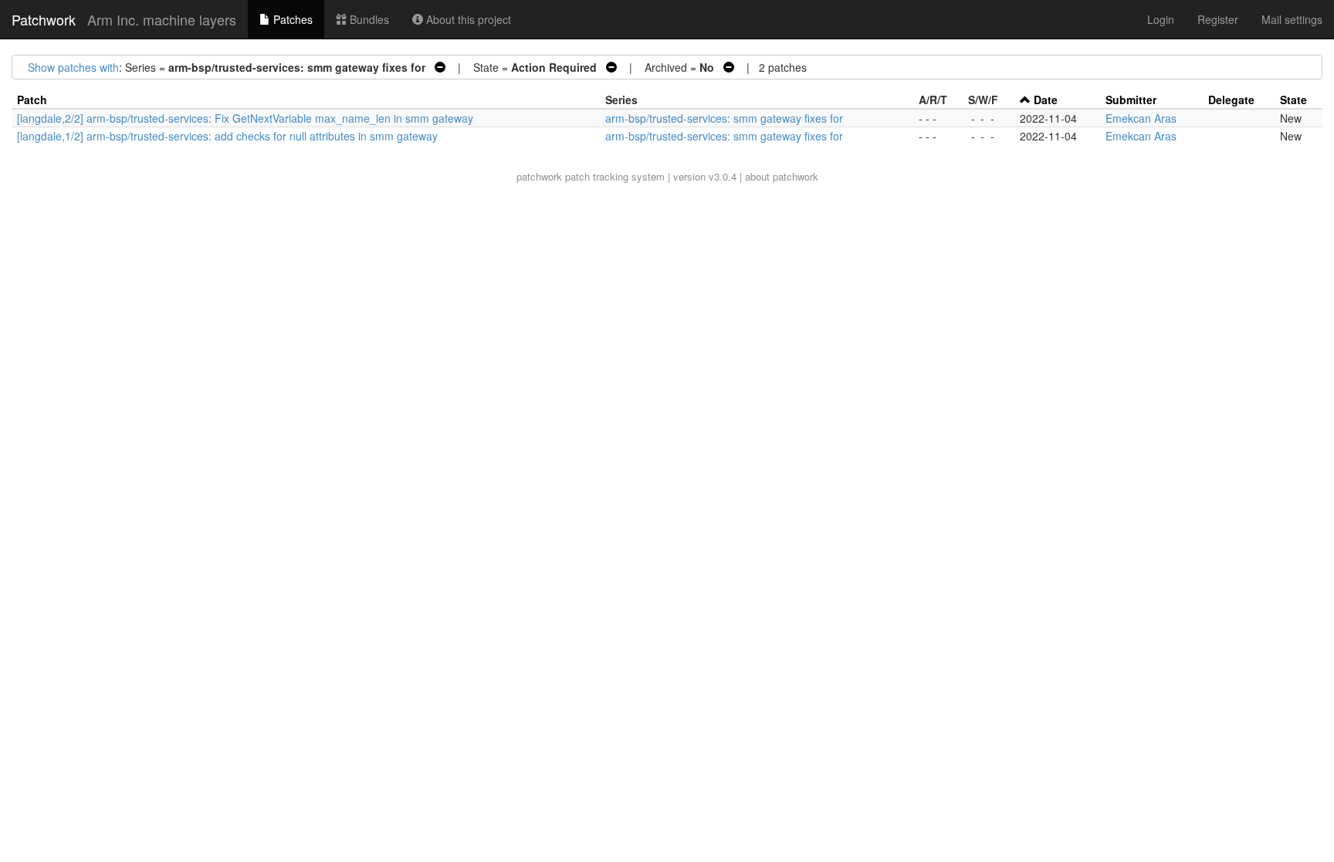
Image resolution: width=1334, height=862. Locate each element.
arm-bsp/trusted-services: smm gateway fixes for (724, 118)
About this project (467, 19)
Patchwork (44, 19)
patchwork (539, 176)
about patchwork (781, 176)
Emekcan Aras (1141, 118)
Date (1046, 99)
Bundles (368, 19)
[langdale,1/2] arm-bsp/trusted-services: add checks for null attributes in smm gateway (227, 136)
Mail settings (1291, 19)
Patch (32, 99)
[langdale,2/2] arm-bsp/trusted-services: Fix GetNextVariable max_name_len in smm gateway (245, 118)
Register (1217, 19)
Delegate (1231, 99)
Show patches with (73, 67)
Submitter (1130, 99)
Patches (291, 19)
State (1293, 99)
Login (1160, 19)
